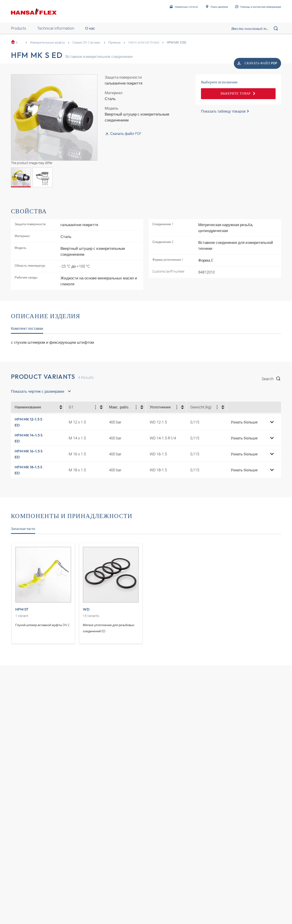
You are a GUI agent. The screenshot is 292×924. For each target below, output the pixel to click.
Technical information (55, 28)
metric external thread (143, 42)
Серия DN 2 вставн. (87, 42)
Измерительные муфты (47, 42)
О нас (90, 28)
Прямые (114, 42)
